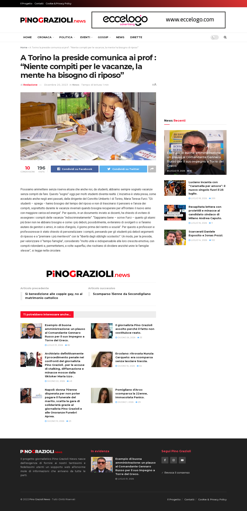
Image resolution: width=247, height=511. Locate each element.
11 (212, 223)
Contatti (39, 3)
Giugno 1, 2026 (125, 402)
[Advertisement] (195, 81)
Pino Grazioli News (39, 499)
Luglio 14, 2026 (198, 240)
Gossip (103, 37)
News (120, 37)
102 (213, 240)
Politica (66, 37)
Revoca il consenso (177, 472)
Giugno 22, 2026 (55, 381)
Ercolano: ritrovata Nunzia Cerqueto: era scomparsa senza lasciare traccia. (134, 357)
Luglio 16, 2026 (198, 223)
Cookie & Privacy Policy (58, 3)
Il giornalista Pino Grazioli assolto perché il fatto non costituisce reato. (134, 328)
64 (140, 366)
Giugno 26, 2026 (126, 337)
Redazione (30, 84)
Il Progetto (26, 3)
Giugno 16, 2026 (126, 366)
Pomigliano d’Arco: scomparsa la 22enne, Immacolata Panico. (131, 393)
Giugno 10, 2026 (55, 421)
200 (213, 198)
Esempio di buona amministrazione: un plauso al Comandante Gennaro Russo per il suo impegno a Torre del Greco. (65, 332)
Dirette (136, 37)
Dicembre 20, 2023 (56, 84)
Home (27, 37)
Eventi (85, 37)
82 (68, 345)
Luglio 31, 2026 (54, 345)
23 (69, 421)
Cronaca (44, 37)
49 (70, 381)
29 (138, 402)
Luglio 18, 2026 (198, 198)
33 (140, 337)
